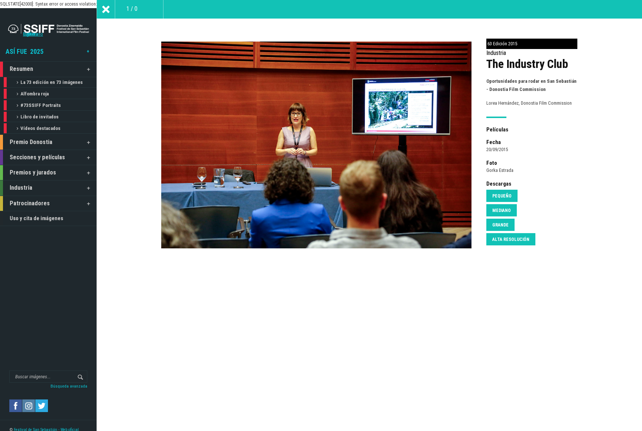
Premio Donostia (31, 142)
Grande (500, 225)
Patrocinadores (30, 203)
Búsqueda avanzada (69, 386)
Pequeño (502, 196)
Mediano (501, 210)
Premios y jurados (33, 172)
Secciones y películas (37, 157)
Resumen (21, 68)
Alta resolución (510, 239)
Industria (21, 187)
